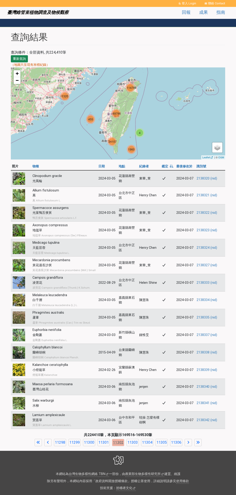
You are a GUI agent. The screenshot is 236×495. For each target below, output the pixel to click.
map (117, 113)
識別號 (201, 166)
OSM (221, 157)
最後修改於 (184, 166)
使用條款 (182, 481)
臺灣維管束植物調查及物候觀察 (38, 12)
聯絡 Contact (216, 3)
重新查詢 (19, 59)
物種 (35, 166)
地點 (122, 166)
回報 (186, 12)
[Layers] (217, 147)
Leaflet (206, 157)
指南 (220, 12)
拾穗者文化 (124, 488)
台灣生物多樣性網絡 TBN (87, 474)
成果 (203, 12)
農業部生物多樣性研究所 (143, 474)
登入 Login (189, 3)
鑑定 (168, 166)
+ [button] (17, 73)
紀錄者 (144, 166)
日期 (101, 166)
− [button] (17, 80)
